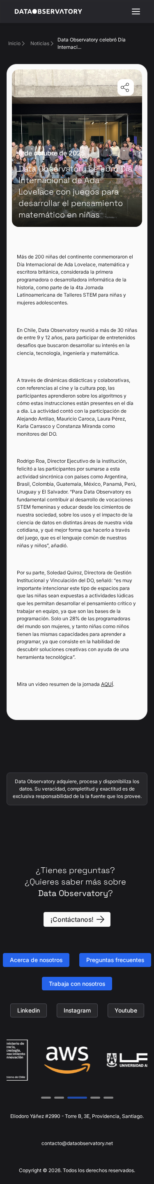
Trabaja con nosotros (77, 983)
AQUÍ (107, 684)
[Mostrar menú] (136, 11)
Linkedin (28, 1010)
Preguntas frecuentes (115, 959)
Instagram (77, 1010)
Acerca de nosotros (36, 959)
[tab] (46, 1098)
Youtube (126, 1010)
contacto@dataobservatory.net (77, 1143)
